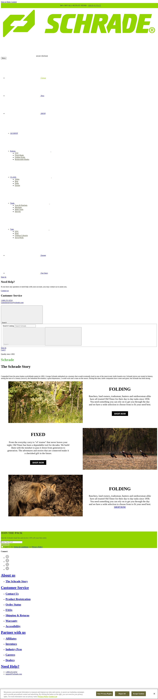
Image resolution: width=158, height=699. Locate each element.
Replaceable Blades (22, 159)
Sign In (3, 277)
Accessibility (13, 626)
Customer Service (15, 587)
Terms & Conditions (21, 547)
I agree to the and (23, 547)
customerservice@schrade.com (12, 303)
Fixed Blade (19, 155)
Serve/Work (19, 238)
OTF (16, 153)
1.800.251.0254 (6, 300)
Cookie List (53, 697)
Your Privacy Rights (104, 694)
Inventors (11, 643)
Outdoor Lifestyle (21, 235)
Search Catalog (8, 326)
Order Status (13, 604)
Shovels (18, 212)
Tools (12, 203)
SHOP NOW (120, 413)
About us (8, 575)
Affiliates (11, 638)
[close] (63, 336)
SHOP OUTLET (94, 5)
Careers (10, 654)
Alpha (17, 179)
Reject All (122, 694)
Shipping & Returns (17, 615)
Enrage (17, 185)
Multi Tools (19, 209)
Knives (13, 151)
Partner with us (13, 632)
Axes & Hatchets (21, 205)
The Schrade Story (17, 581)
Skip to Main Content (9, 2)
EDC (17, 231)
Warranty (11, 620)
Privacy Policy (37, 547)
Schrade (7, 360)
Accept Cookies (138, 694)
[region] (79, 694)
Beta (16, 181)
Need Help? (10, 666)
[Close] (154, 693)
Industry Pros (14, 649)
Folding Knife (20, 157)
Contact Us (12, 593)
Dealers (10, 660)
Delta (17, 183)
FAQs (9, 609)
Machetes (18, 207)
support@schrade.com (14, 674)
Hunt (17, 233)
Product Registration (18, 599)
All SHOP (14, 133)
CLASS (13, 177)
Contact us (5, 291)
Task (12, 229)
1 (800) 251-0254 (78, 681)
